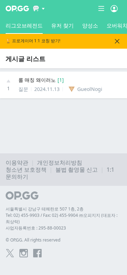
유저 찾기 (62, 25)
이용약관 (17, 162)
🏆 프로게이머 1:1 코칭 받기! (33, 41)
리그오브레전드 (24, 25)
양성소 (90, 25)
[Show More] (39, 8)
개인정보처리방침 (59, 162)
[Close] (117, 41)
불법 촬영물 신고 (76, 169)
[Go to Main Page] (17, 8)
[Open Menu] (114, 8)
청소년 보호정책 (26, 169)
